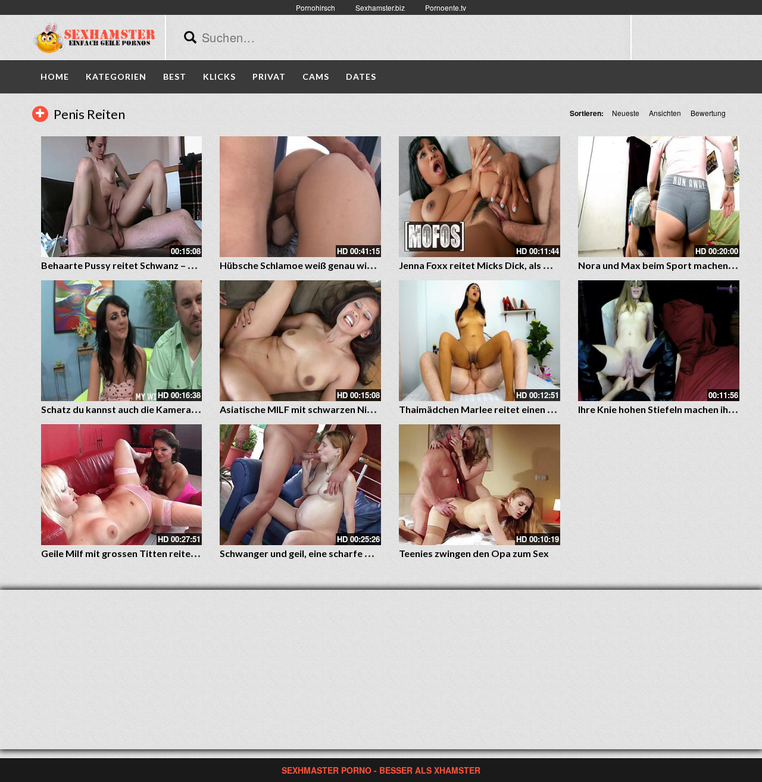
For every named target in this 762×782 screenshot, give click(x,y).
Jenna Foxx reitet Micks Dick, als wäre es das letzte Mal (520, 265)
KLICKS (219, 76)
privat (269, 76)
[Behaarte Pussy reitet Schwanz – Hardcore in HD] (121, 196)
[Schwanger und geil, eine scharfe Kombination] (300, 484)
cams (315, 76)
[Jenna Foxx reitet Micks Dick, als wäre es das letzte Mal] (479, 196)
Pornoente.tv (445, 7)
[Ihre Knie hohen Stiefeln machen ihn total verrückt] (658, 340)
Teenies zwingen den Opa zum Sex (474, 553)
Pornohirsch (315, 7)
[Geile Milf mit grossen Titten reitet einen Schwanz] (121, 484)
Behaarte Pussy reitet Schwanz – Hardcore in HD (148, 265)
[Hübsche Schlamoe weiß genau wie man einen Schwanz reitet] (300, 196)
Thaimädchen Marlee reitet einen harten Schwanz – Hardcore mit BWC (555, 409)
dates (361, 76)
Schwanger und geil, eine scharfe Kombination (321, 553)
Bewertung (708, 113)
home (54, 76)
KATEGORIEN (116, 76)
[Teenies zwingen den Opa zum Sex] (479, 484)
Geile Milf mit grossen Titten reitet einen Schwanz (151, 553)
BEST (174, 76)
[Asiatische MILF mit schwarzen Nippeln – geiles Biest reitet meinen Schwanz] (300, 340)
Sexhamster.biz (380, 7)
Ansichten (665, 113)
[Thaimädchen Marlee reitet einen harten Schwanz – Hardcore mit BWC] (479, 340)
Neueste (625, 113)
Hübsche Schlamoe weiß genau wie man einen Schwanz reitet (353, 265)
